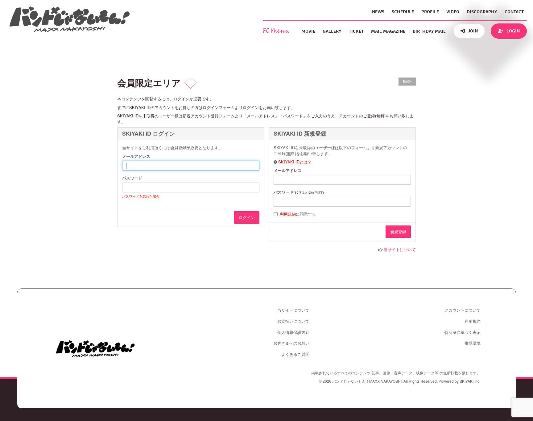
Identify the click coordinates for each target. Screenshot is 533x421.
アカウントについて (462, 310)
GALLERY (332, 31)
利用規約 (288, 214)
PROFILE (430, 12)
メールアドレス (136, 156)
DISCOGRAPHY (482, 12)
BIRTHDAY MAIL (429, 31)
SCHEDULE (403, 12)
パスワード (132, 178)
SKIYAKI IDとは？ (295, 162)
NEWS (378, 12)
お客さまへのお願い (291, 343)
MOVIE (308, 31)
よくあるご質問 (295, 354)
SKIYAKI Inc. (470, 381)
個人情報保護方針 (293, 332)
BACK (407, 81)
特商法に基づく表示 (462, 332)
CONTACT (514, 12)
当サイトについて (400, 249)
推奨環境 (473, 343)
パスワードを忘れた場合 (140, 196)
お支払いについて (293, 321)
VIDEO (452, 12)
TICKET (356, 31)
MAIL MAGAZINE (388, 31)
